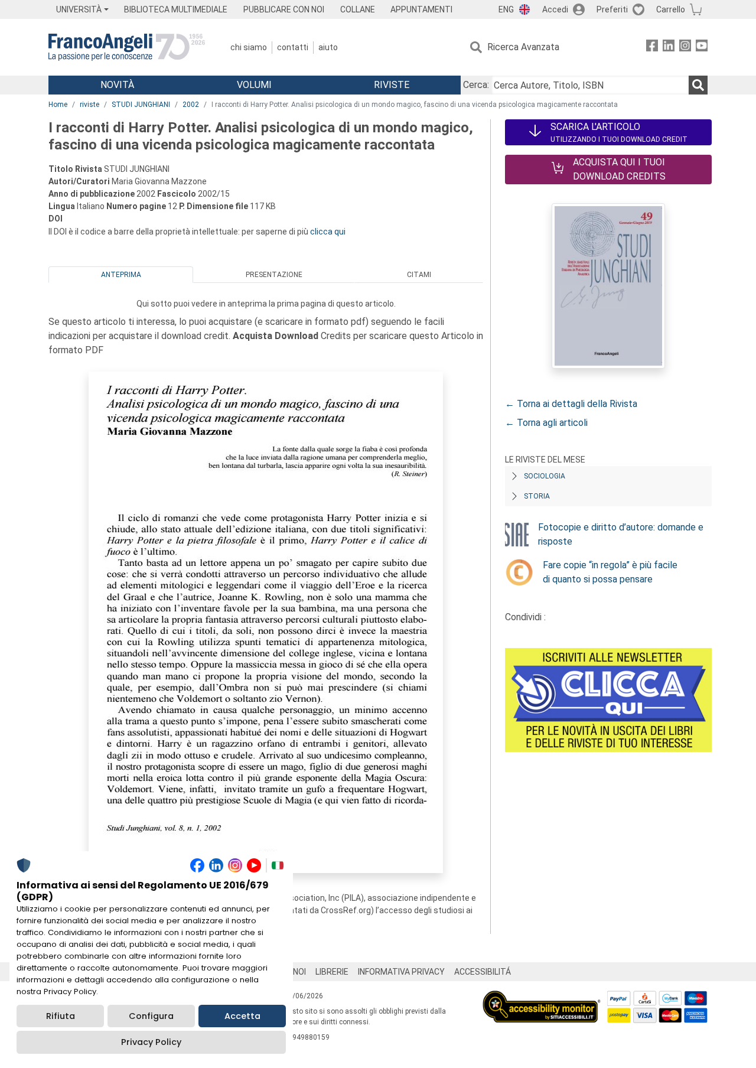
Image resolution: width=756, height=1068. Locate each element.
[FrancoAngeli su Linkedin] (668, 48)
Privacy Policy (151, 1042)
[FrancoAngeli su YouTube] (702, 48)
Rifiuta (60, 1016)
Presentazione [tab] (274, 275)
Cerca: (476, 84)
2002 (191, 104)
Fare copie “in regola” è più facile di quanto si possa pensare (610, 572)
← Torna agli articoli (546, 422)
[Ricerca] (698, 85)
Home (57, 104)
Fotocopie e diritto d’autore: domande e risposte (620, 534)
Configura (151, 1016)
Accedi (555, 9)
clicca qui (328, 231)
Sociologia (544, 476)
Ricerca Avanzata (523, 47)
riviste (89, 104)
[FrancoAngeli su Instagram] (685, 48)
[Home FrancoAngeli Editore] (126, 47)
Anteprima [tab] (121, 275)
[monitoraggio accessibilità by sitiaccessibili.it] (542, 997)
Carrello (670, 9)
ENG (506, 9)
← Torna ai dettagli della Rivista (571, 403)
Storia (537, 496)
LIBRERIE (331, 971)
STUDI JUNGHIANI (141, 104)
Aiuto (328, 47)
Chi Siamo (248, 47)
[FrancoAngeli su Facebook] (652, 48)
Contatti (292, 47)
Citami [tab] (419, 275)
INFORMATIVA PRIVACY (401, 971)
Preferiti (612, 9)
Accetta (242, 1016)
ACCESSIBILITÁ (482, 971)
